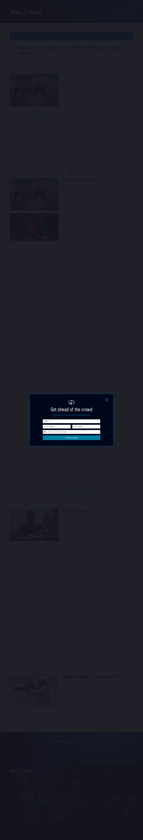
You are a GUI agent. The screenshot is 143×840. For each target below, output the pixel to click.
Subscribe (71, 438)
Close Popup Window (106, 399)
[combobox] (45, 432)
